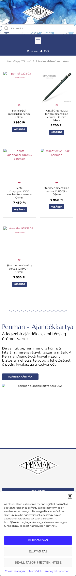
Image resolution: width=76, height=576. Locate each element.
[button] (70, 496)
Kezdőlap (13, 61)
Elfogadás (38, 540)
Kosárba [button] (19, 129)
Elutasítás (38, 551)
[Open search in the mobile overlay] (38, 28)
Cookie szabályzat (16, 571)
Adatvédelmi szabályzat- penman (49, 571)
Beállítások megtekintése (38, 562)
